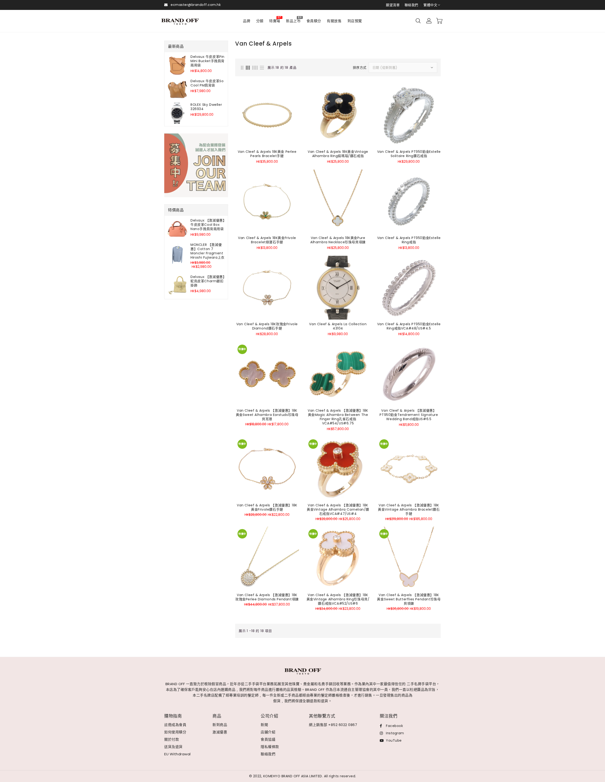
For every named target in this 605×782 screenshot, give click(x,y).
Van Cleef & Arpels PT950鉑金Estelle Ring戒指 (409, 240)
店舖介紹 (268, 732)
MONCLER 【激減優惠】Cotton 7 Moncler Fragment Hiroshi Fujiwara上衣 (207, 251)
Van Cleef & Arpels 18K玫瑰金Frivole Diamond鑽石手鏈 (267, 326)
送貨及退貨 (173, 746)
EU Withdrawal (177, 754)
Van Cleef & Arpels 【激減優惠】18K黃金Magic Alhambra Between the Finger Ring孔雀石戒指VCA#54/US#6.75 (338, 416)
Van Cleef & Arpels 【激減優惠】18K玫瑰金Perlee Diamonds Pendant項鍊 (267, 597)
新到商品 (219, 724)
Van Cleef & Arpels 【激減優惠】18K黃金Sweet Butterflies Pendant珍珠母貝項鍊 (409, 599)
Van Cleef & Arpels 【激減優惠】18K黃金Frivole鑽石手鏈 (267, 507)
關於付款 (171, 739)
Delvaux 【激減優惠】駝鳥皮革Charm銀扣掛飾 (207, 281)
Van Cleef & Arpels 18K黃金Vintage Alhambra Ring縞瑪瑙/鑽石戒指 (338, 154)
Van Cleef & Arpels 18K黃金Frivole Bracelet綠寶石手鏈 (267, 240)
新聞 (264, 724)
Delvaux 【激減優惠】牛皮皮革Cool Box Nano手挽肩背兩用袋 (207, 224)
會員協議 (268, 739)
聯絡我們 (411, 5)
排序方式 (360, 67)
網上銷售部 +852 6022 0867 (333, 724)
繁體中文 (430, 5)
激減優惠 (219, 732)
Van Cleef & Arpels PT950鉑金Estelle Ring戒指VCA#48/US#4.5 (409, 326)
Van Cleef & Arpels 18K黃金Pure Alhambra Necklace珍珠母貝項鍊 (338, 240)
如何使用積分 (175, 732)
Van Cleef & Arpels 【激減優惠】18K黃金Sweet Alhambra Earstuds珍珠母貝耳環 (267, 414)
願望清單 (393, 5)
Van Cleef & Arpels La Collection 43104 (338, 326)
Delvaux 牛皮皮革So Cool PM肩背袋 (207, 83)
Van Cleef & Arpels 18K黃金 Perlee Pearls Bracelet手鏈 (267, 154)
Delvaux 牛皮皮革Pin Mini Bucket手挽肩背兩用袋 (207, 61)
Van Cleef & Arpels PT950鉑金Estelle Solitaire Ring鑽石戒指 (409, 154)
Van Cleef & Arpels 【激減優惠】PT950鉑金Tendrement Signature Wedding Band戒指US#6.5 (409, 414)
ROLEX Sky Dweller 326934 (206, 107)
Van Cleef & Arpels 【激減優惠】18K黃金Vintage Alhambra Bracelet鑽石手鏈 (409, 509)
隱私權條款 (270, 746)
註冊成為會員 (175, 724)
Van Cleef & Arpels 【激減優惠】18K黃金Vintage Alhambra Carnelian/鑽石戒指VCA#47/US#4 (338, 509)
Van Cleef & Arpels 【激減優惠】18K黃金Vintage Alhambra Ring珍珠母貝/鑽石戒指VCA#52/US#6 (338, 599)
